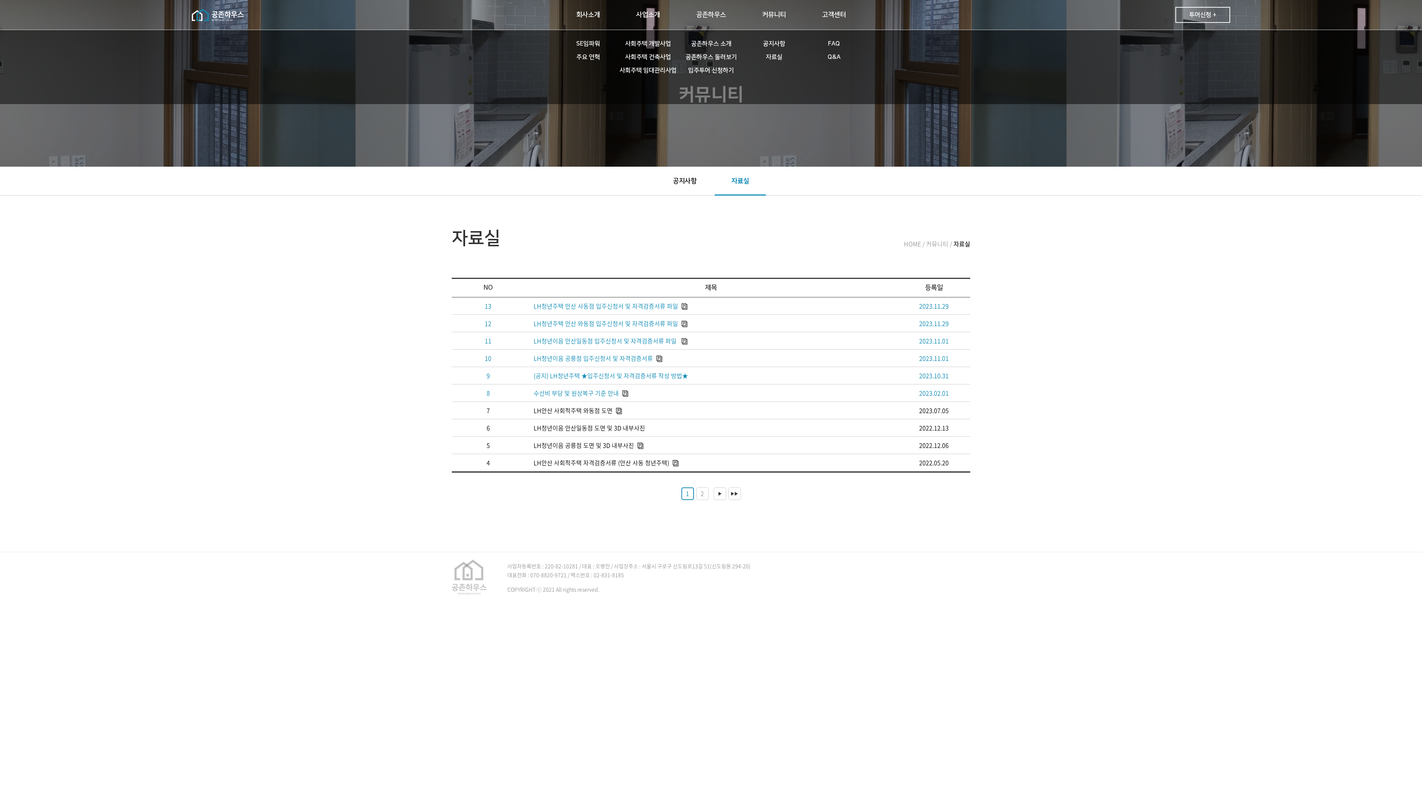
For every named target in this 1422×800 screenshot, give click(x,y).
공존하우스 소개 (711, 43)
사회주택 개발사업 (648, 43)
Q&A (834, 57)
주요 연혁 (588, 57)
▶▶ (734, 493)
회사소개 (588, 15)
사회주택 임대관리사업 (648, 70)
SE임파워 (588, 43)
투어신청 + (1202, 14)
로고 (218, 15)
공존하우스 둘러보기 (711, 57)
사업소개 (648, 15)
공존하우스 (711, 15)
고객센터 (834, 15)
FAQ (834, 43)
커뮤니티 (774, 15)
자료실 (774, 57)
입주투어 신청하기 (711, 70)
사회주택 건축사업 (648, 57)
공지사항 (774, 43)
